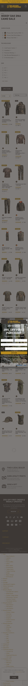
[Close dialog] (26, 320)
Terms (25, 365)
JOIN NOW (14, 353)
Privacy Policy (19, 365)
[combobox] (3, 348)
